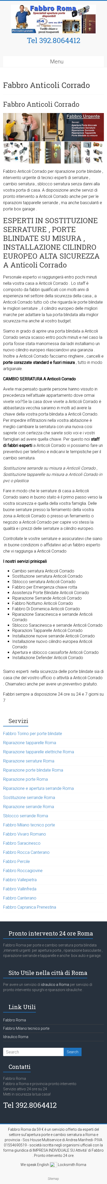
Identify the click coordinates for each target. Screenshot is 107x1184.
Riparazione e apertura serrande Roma (38, 788)
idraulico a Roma (54, 984)
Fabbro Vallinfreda (19, 888)
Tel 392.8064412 (53, 40)
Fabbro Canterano (19, 898)
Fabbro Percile (16, 861)
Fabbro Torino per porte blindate (32, 733)
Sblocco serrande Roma (25, 815)
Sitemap (53, 1179)
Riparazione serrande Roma (28, 806)
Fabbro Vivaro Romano (24, 834)
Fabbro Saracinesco (22, 843)
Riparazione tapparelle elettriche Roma (38, 751)
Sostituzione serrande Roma (29, 797)
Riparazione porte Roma (25, 779)
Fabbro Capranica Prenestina (29, 907)
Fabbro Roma (14, 1020)
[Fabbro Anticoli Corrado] (53, 115)
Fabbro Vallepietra (20, 879)
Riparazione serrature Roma (28, 761)
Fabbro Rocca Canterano (26, 852)
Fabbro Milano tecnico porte (29, 824)
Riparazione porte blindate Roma (33, 770)
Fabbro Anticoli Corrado (41, 104)
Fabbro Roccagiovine (23, 870)
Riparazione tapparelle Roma (29, 742)
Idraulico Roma (15, 1037)
